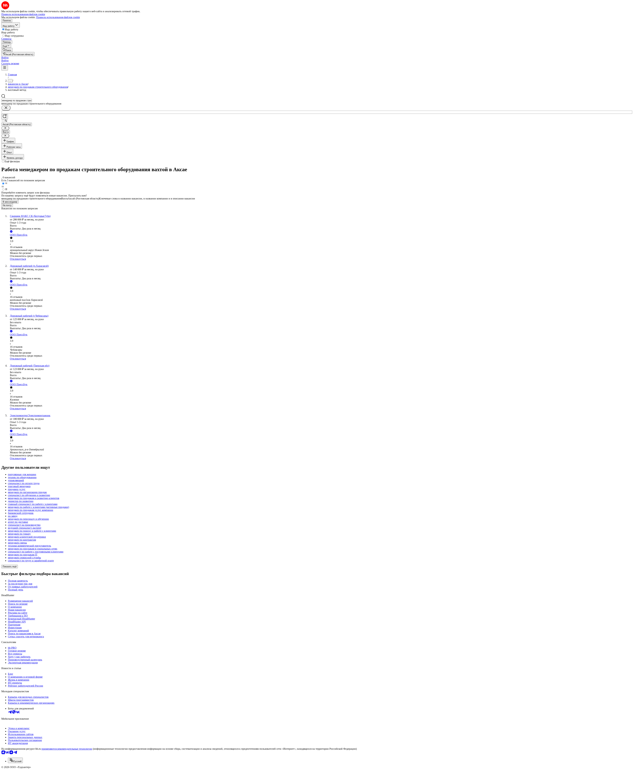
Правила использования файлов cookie (58, 17)
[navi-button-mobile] (4, 67)
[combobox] (16, 100)
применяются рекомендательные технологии (66, 748)
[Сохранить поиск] (4, 116)
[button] (5, 57)
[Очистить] (6, 108)
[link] (7, 50)
